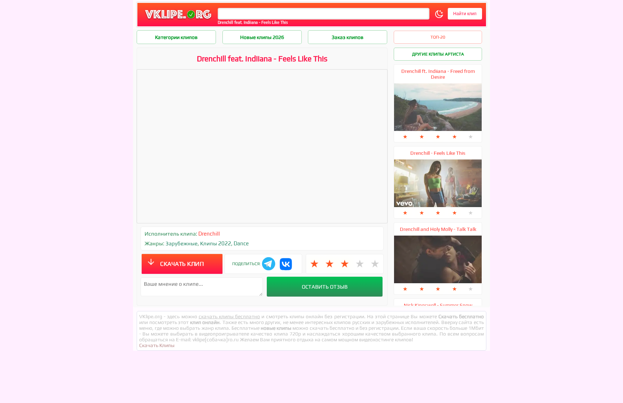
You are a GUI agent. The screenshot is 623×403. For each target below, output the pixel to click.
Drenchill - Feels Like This (437, 153)
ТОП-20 (437, 37)
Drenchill (209, 234)
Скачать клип (182, 263)
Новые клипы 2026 (262, 37)
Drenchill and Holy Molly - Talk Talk (438, 229)
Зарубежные (181, 243)
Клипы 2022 (215, 243)
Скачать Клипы (156, 345)
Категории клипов (176, 37)
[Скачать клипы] (178, 19)
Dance (241, 243)
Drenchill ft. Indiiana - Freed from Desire (438, 74)
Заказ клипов (347, 37)
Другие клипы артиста (438, 54)
